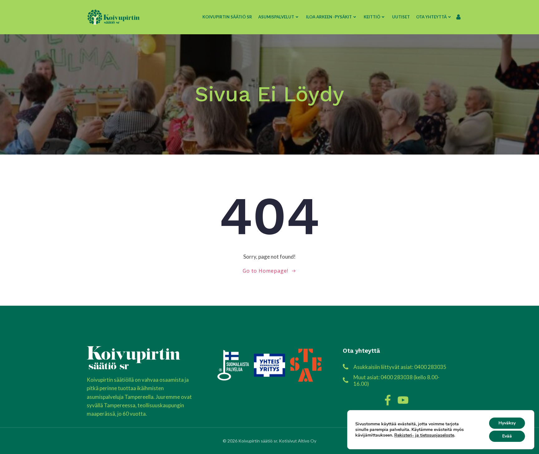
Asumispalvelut (276, 16)
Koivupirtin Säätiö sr (227, 16)
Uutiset (401, 16)
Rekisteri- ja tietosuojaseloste (424, 435)
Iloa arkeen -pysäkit (329, 16)
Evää (507, 436)
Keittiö (372, 16)
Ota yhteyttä (431, 16)
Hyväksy (507, 423)
